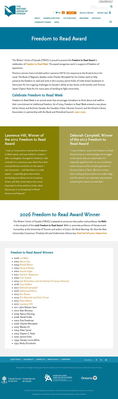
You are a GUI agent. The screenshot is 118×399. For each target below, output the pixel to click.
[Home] (17, 11)
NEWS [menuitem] (56, 22)
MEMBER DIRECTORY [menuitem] (52, 18)
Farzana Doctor (27, 268)
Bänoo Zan (25, 261)
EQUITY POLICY (16, 359)
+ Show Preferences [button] (105, 1)
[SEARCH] (111, 6)
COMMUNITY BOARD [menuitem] (43, 22)
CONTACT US (40, 359)
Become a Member (86, 13)
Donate (71, 13)
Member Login (102, 13)
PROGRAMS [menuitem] (84, 18)
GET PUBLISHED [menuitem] (69, 18)
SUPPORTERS (65, 359)
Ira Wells (24, 258)
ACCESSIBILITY (28, 359)
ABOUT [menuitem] (37, 18)
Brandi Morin (26, 264)
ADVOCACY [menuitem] (96, 18)
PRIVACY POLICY (53, 359)
